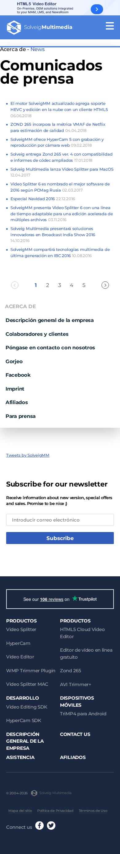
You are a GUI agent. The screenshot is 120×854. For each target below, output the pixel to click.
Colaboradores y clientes (37, 334)
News (37, 49)
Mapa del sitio (20, 810)
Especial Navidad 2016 (42, 198)
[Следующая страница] (105, 285)
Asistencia (20, 757)
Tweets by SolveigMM (28, 455)
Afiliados (17, 402)
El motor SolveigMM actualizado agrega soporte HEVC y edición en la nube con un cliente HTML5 (59, 109)
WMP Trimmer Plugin (30, 670)
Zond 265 (70, 670)
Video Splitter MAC (27, 684)
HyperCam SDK (23, 720)
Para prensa (21, 416)
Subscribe (60, 538)
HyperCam (18, 643)
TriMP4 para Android (83, 714)
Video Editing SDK (26, 707)
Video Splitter (21, 629)
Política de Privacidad (55, 810)
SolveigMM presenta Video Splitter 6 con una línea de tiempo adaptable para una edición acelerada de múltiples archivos (61, 213)
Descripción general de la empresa (50, 320)
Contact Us (75, 734)
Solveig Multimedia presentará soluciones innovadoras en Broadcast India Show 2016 (52, 234)
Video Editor (20, 657)
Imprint (15, 389)
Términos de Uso (93, 810)
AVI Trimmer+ (75, 684)
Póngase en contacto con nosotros (50, 347)
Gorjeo (14, 361)
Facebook (18, 375)
